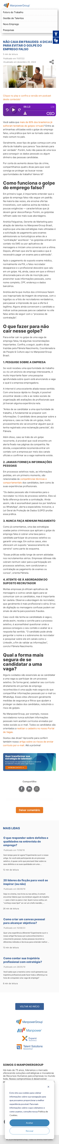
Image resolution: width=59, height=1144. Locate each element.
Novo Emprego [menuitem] (11, 24)
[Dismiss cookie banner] (48, 1087)
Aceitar (29, 1122)
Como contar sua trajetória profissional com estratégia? (22, 960)
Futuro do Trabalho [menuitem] (13, 12)
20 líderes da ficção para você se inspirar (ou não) (25, 882)
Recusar (29, 1131)
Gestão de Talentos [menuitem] (13, 18)
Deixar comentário (29, 810)
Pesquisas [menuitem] (8, 30)
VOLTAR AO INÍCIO (29, 1006)
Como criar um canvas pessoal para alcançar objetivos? (24, 921)
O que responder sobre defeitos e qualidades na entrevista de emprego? (25, 841)
